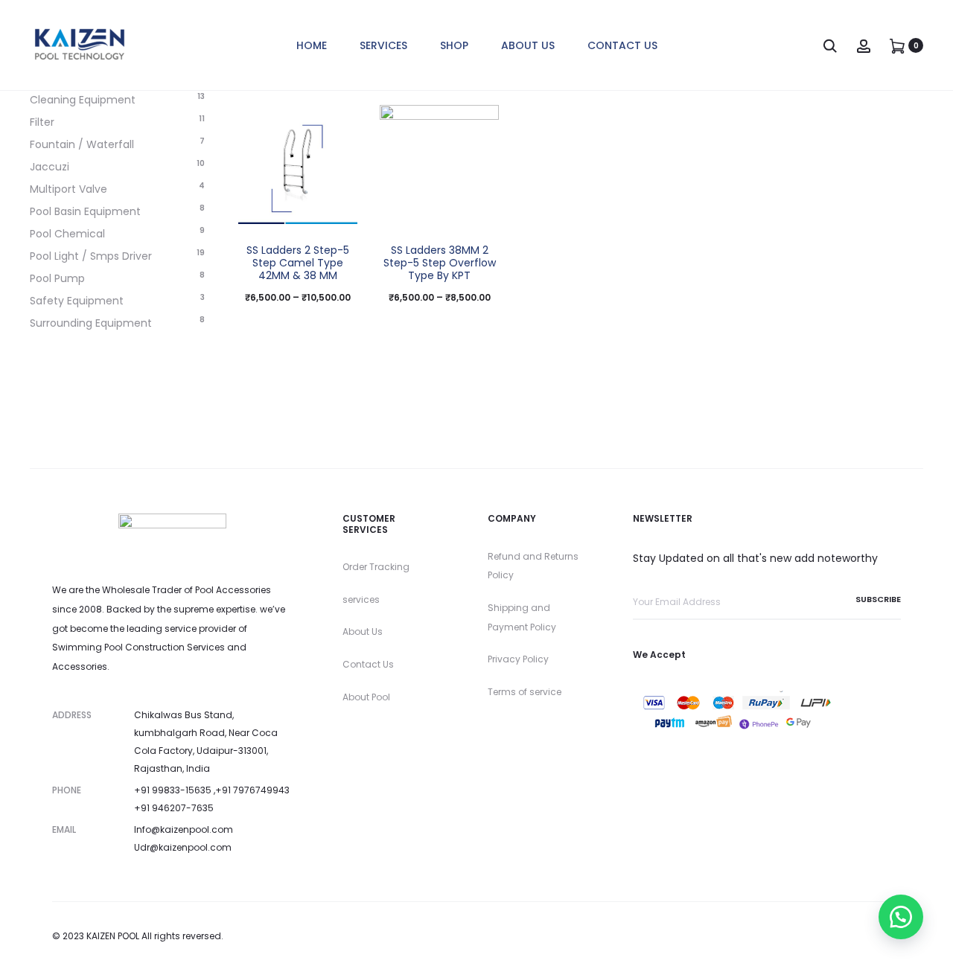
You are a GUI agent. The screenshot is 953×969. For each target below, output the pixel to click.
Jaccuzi (49, 166)
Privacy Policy (518, 659)
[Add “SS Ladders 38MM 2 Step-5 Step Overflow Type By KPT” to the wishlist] (480, 123)
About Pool (366, 697)
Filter (42, 122)
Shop (454, 45)
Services (383, 45)
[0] (897, 45)
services (361, 599)
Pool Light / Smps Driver (91, 256)
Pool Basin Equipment (85, 211)
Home (311, 45)
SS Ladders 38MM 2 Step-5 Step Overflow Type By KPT (439, 263)
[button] (901, 917)
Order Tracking (375, 566)
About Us (362, 631)
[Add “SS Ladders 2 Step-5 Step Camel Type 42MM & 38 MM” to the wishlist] (338, 123)
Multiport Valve (68, 189)
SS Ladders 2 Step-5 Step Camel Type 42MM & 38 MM (297, 263)
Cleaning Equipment (83, 99)
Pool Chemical (67, 233)
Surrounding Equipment (91, 323)
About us (528, 45)
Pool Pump (57, 278)
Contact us (622, 45)
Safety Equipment (77, 300)
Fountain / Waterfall (82, 144)
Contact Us (368, 664)
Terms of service (524, 691)
